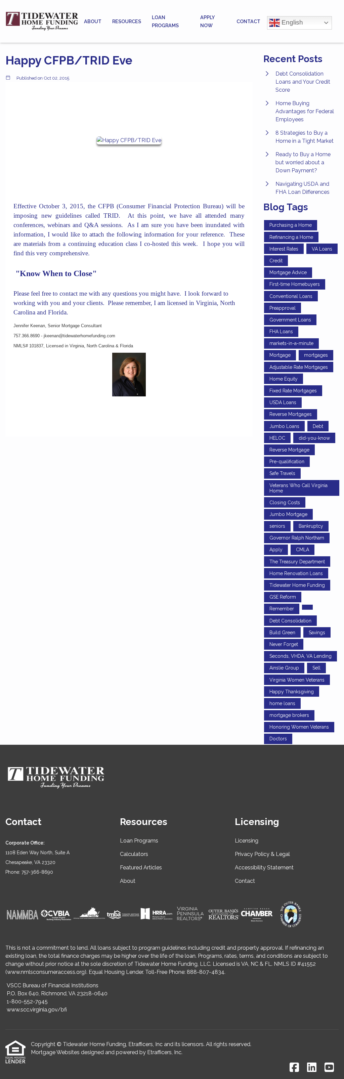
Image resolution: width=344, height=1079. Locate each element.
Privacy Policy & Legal (262, 854)
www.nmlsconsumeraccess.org (46, 972)
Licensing (246, 840)
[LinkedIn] (311, 1068)
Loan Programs (165, 21)
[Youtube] (329, 1068)
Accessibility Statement (264, 867)
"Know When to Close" (56, 273)
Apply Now (207, 21)
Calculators (134, 854)
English (291, 22)
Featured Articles (141, 867)
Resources (126, 21)
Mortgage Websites (55, 1052)
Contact (248, 21)
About (92, 21)
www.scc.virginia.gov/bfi (37, 1009)
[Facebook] (294, 1068)
